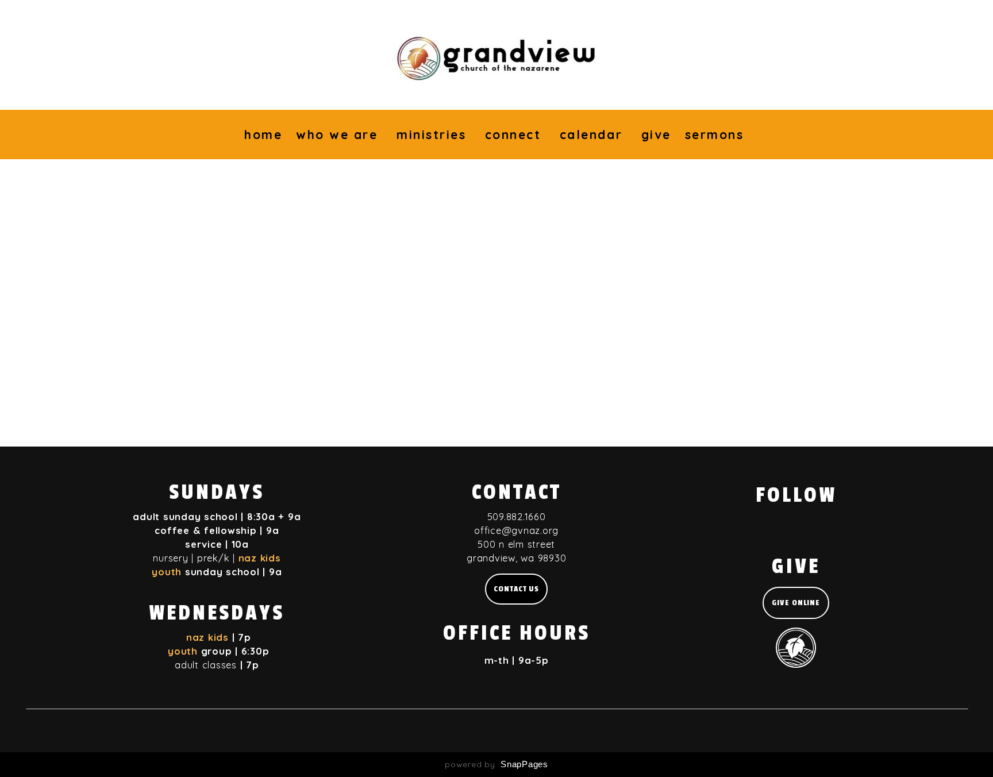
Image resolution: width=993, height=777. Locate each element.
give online (796, 602)
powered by (496, 764)
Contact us (516, 589)
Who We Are (339, 134)
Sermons (717, 134)
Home (263, 134)
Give (656, 134)
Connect (515, 134)
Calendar (594, 134)
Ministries (434, 134)
